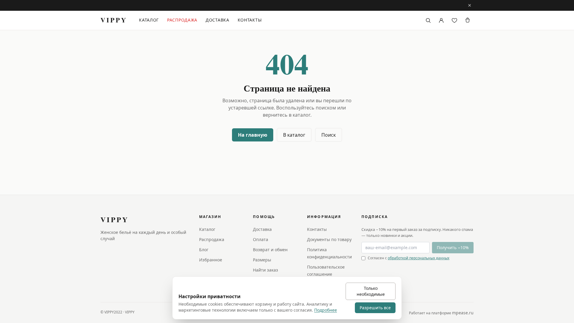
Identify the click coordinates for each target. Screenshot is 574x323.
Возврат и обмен (270, 249)
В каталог (294, 135)
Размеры (262, 260)
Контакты (250, 20)
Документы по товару (329, 239)
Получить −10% (453, 247)
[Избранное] (454, 20)
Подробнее (325, 310)
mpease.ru (463, 313)
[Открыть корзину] (468, 20)
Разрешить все (375, 307)
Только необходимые (371, 291)
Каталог (149, 20)
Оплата (260, 239)
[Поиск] (428, 20)
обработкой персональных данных (418, 257)
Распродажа (182, 20)
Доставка (217, 20)
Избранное (210, 260)
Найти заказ (265, 270)
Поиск (328, 135)
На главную (252, 135)
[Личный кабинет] (441, 20)
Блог (203, 249)
